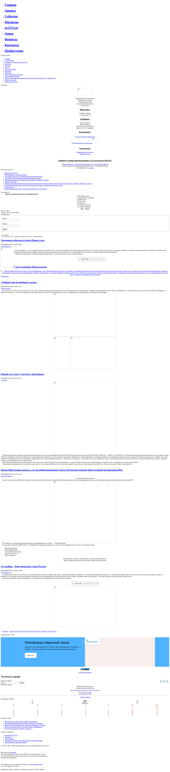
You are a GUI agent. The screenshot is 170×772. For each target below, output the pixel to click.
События (4, 380)
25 (37, 714)
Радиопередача (6, 246)
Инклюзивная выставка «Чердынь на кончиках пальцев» (24, 723)
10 (13, 711)
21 (108, 712)
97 (31, 631)
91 (19, 631)
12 (61, 711)
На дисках (81, 203)
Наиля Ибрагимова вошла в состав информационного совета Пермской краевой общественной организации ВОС (62, 470)
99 (35, 631)
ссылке (91, 168)
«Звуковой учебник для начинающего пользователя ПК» (24, 740)
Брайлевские (82, 199)
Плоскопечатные (83, 196)
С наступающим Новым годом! (30, 267)
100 (37, 631)
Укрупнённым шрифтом (86, 198)
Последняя (52, 631)
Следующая (43, 631)
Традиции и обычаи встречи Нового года (22, 240)
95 (27, 631)
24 (13, 714)
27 (85, 714)
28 (108, 714)
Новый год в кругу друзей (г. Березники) (22, 374)
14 (108, 711)
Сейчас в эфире (85, 697)
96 (29, 631)
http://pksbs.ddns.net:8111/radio (85, 694)
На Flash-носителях (84, 205)
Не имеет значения (84, 206)
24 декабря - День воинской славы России (23, 566)
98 (33, 631)
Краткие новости (7, 476)
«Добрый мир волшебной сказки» (19, 282)
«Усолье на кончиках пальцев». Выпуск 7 (19, 728)
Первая (5, 631)
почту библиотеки (36, 764)
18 (37, 712)
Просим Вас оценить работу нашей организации (21, 721)
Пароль (4, 224)
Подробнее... (5, 276)
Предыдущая (13, 631)
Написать (30, 655)
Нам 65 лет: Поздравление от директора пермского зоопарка (25, 725)
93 (23, 631)
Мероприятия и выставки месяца (16, 742)
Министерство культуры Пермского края (85, 153)
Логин (4, 218)
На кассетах (82, 201)
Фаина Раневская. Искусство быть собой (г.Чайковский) (23, 727)
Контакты (8, 737)
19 (61, 712)
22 (132, 712)
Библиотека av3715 (11, 735)
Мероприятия (5, 288)
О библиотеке (9, 739)
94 (25, 631)
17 (13, 712)
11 (37, 711)
